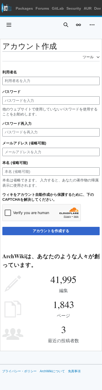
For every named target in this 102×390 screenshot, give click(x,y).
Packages (24, 8)
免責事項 (74, 371)
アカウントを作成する (51, 231)
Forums (42, 8)
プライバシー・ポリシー (19, 371)
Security (73, 8)
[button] (9, 25)
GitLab (58, 8)
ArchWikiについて (52, 371)
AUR (88, 8)
